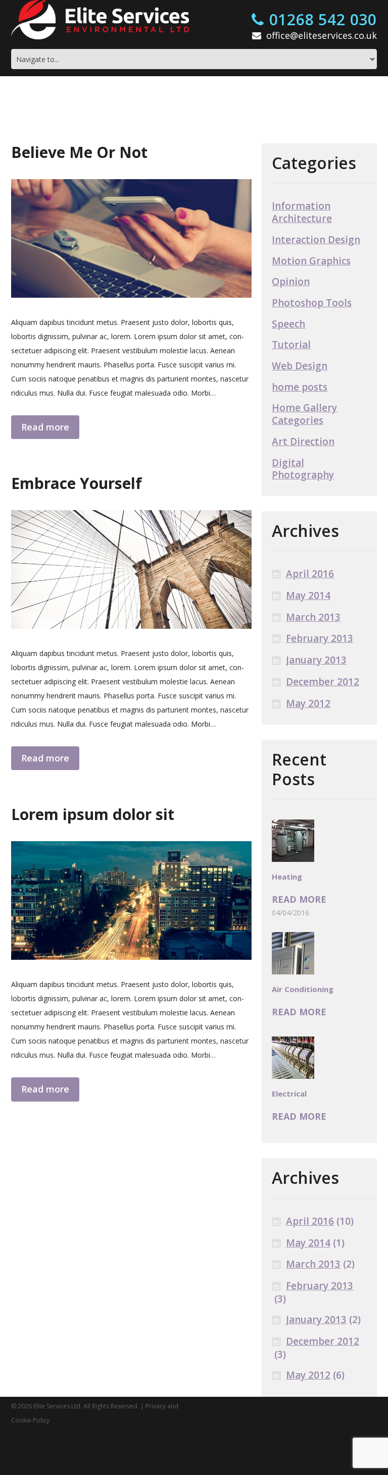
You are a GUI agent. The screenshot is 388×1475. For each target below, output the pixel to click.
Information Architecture (302, 212)
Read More (292, 899)
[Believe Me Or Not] (131, 238)
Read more (40, 425)
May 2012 (308, 703)
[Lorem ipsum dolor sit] (131, 896)
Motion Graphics (311, 261)
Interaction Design (316, 240)
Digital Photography (303, 469)
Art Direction (303, 441)
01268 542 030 (323, 20)
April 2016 (310, 574)
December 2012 (322, 682)
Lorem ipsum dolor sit (92, 809)
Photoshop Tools (312, 303)
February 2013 (319, 638)
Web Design (299, 366)
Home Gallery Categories (304, 414)
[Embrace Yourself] (131, 567)
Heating (287, 876)
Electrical (289, 1093)
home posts (299, 387)
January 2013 (316, 660)
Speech (288, 324)
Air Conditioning (302, 989)
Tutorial (291, 345)
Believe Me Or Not (79, 152)
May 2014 (308, 595)
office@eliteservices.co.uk (321, 35)
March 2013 (313, 617)
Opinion (291, 282)
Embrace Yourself (76, 481)
